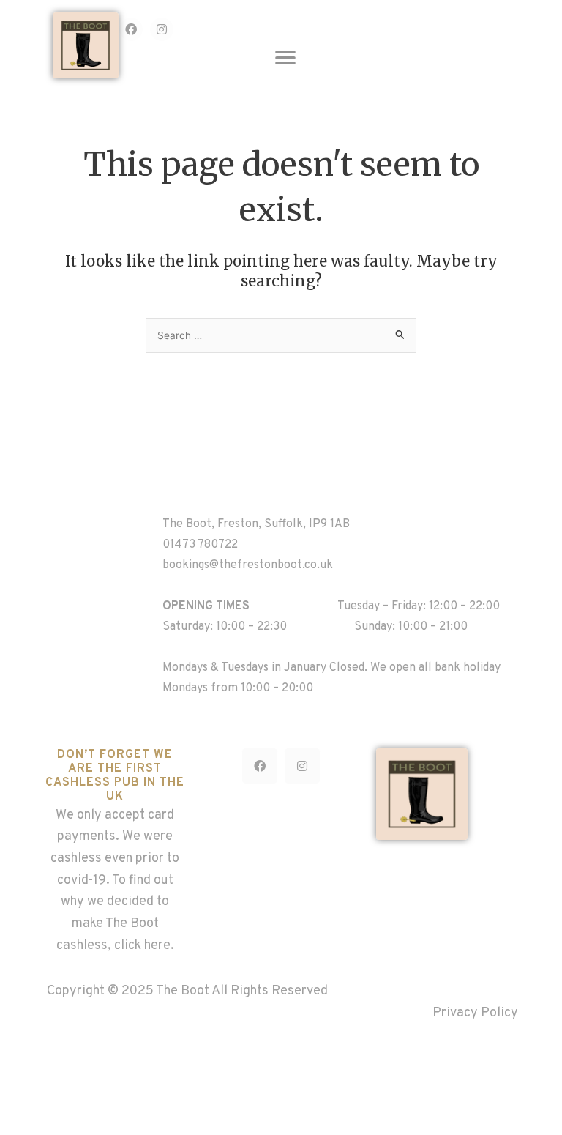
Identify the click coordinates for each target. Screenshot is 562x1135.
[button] (285, 58)
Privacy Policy (475, 1013)
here (157, 945)
